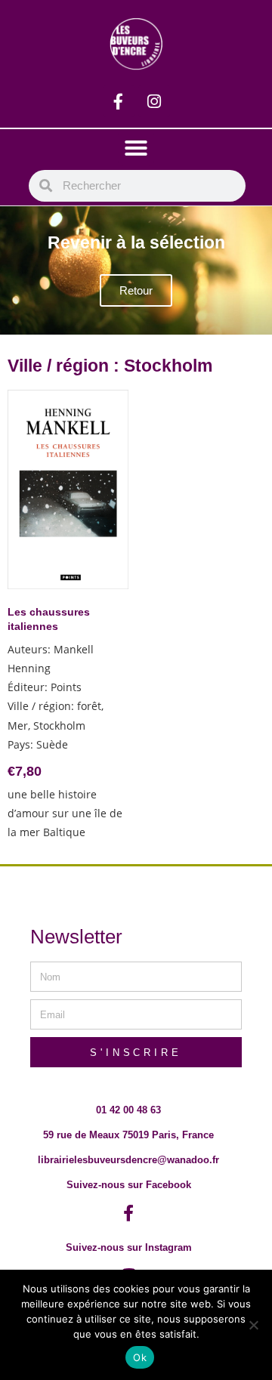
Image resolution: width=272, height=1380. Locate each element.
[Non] (253, 1324)
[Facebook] (118, 101)
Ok (140, 1357)
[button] (136, 148)
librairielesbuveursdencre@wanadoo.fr (128, 1159)
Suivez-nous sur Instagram (129, 1247)
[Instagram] (154, 101)
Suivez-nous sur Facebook (128, 1184)
